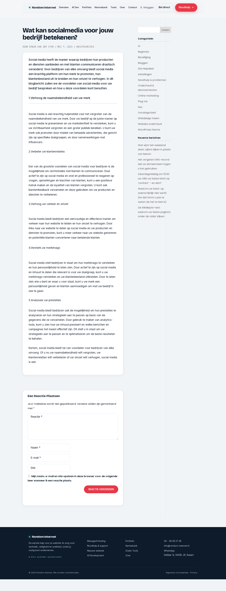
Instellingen (145, 74)
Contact (132, 7)
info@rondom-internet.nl (176, 545)
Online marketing (148, 95)
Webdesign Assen (148, 118)
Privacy (193, 572)
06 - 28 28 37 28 (172, 541)
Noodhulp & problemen (152, 80)
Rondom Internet (44, 7)
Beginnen (143, 51)
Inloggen (148, 7)
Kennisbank (101, 7)
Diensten (64, 7)
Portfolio (86, 7)
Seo (140, 107)
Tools (114, 7)
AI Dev (75, 7)
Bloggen (143, 63)
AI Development (95, 555)
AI (139, 46)
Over (122, 7)
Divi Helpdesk (146, 68)
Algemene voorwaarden (177, 572)
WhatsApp (169, 550)
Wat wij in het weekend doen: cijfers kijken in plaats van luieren (154, 149)
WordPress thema (149, 129)
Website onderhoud (150, 124)
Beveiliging (144, 57)
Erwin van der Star (41, 46)
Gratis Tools (131, 550)
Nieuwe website (95, 550)
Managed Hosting (96, 541)
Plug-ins (143, 101)
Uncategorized (85, 46)
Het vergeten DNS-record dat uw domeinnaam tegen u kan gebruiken (154, 164)
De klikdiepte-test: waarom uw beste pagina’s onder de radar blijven (154, 212)
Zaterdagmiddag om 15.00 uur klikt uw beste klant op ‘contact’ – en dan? (154, 178)
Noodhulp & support (97, 545)
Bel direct (164, 7)
